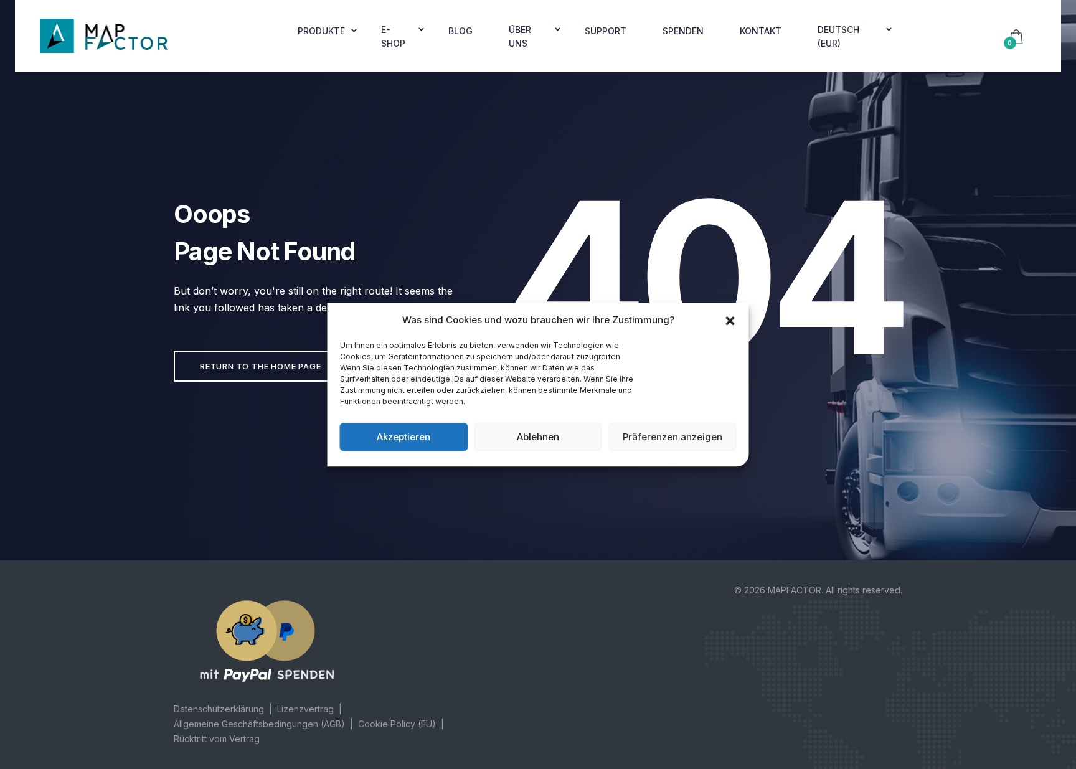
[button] (730, 320)
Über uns (520, 36)
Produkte (321, 31)
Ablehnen (538, 437)
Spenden (683, 31)
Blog (460, 31)
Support (605, 31)
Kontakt (760, 31)
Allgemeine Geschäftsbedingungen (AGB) (259, 724)
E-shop (393, 36)
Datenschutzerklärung (219, 709)
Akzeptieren (403, 437)
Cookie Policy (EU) (397, 724)
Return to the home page (260, 366)
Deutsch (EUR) (838, 36)
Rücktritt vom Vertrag (217, 739)
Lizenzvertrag (305, 709)
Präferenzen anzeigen (672, 437)
